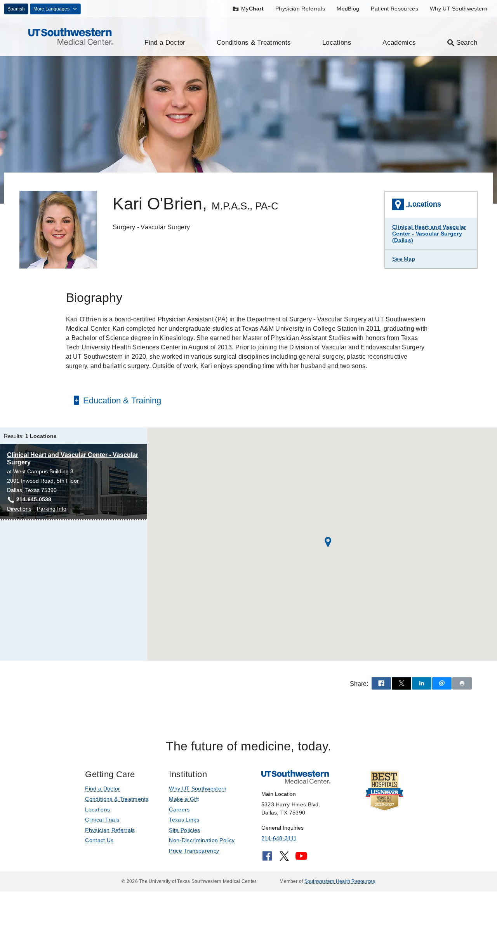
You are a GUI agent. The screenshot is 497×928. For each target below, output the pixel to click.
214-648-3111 (279, 838)
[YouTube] (301, 858)
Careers (179, 809)
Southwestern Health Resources (339, 881)
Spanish (16, 9)
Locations (336, 42)
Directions (19, 509)
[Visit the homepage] (70, 36)
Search (467, 42)
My (252, 8)
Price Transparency (194, 851)
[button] (328, 542)
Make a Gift (184, 799)
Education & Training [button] (121, 400)
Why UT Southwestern (458, 8)
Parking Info (51, 509)
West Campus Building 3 (43, 471)
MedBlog (348, 8)
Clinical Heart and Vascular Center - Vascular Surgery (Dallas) (429, 233)
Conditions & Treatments (254, 42)
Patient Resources (394, 8)
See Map (403, 259)
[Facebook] (267, 858)
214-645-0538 (33, 499)
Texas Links (184, 819)
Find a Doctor (164, 42)
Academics (399, 42)
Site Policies (184, 830)
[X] (284, 858)
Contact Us (99, 840)
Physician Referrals (300, 8)
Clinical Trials (102, 819)
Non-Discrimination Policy (202, 840)
